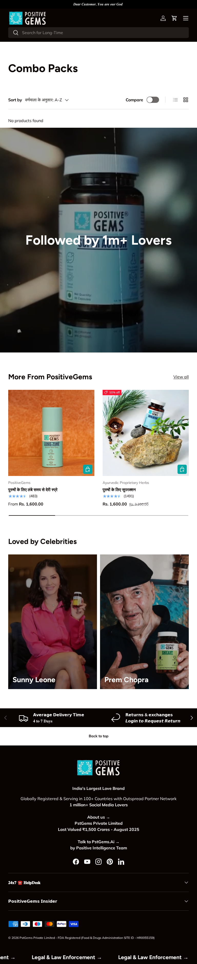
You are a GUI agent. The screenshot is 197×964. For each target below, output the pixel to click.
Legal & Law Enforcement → (97, 957)
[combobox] (98, 32)
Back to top (99, 736)
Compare (134, 99)
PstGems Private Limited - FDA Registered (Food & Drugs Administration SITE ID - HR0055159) (87, 938)
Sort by (15, 99)
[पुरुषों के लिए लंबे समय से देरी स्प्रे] (51, 433)
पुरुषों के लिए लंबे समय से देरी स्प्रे (32, 489)
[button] (174, 18)
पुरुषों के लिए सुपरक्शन (119, 489)
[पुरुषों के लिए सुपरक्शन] (146, 433)
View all (181, 376)
